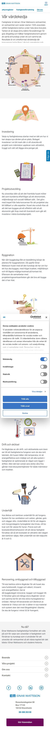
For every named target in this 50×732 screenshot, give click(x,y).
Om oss (40, 10)
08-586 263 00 (25, 712)
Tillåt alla (25, 399)
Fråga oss (48, 155)
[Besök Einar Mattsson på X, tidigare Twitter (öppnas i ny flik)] (19, 688)
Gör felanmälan (25, 722)
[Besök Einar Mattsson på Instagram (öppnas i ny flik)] (41, 688)
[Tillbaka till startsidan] (11, 3)
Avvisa (25, 413)
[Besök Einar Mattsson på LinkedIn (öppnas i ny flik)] (30, 688)
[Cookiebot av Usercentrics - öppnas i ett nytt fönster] (35, 317)
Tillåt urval (25, 406)
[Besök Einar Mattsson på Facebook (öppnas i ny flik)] (8, 688)
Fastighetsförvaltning (25, 10)
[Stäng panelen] (46, 317)
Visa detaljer (37, 392)
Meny (46, 5)
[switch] (43, 367)
